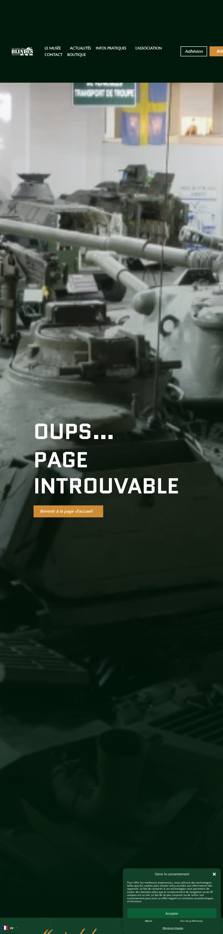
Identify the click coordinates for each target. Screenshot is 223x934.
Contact (54, 55)
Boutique (76, 55)
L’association (148, 48)
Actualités (80, 48)
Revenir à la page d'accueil (66, 511)
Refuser (148, 921)
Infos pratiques (111, 48)
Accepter (172, 913)
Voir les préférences (191, 921)
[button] (214, 874)
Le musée (53, 48)
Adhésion (194, 51)
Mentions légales (173, 928)
